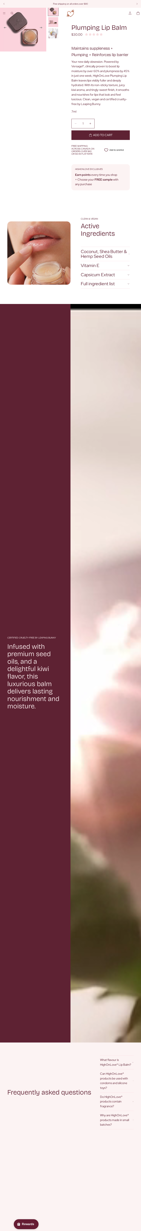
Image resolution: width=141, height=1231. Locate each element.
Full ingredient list (98, 284)
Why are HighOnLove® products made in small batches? (114, 1120)
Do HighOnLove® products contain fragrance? (111, 1101)
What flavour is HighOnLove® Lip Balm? (115, 1062)
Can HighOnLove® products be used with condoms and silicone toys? (114, 1081)
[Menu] (4, 13)
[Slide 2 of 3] (53, 22)
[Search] (12, 13)
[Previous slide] (4, 28)
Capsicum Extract (98, 274)
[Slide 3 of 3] (53, 33)
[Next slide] (42, 28)
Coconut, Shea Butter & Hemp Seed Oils (104, 254)
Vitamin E (90, 265)
